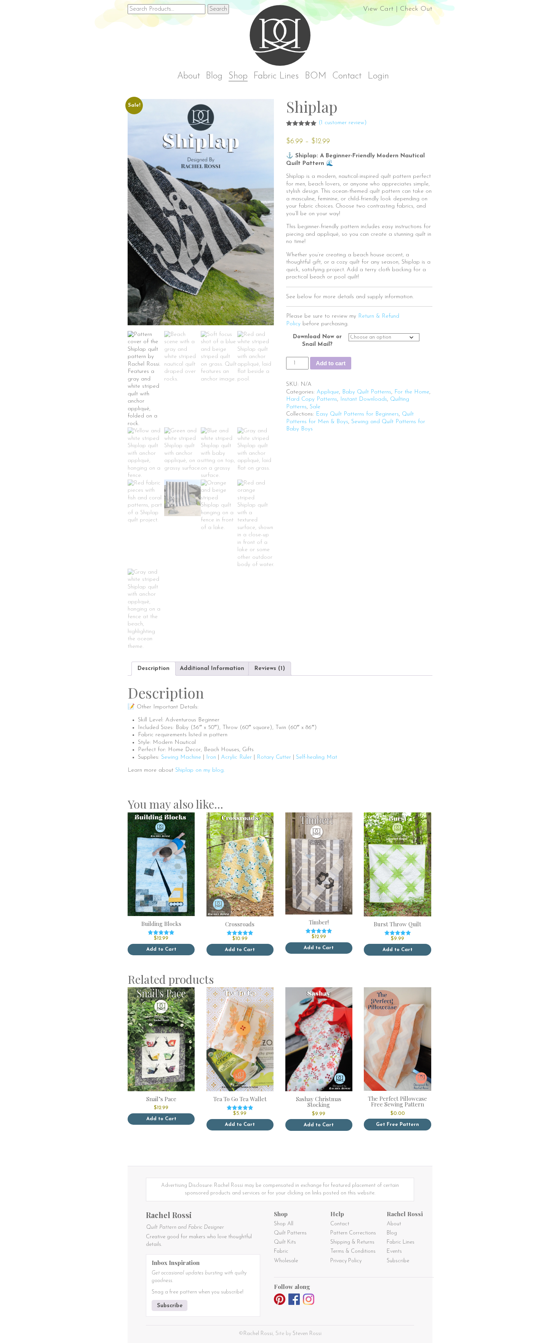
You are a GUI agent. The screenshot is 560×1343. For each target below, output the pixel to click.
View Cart (378, 9)
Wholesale (286, 1261)
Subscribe (169, 1306)
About (188, 76)
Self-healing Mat (316, 757)
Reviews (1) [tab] (269, 669)
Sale (315, 407)
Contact (347, 76)
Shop (238, 76)
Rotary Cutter (274, 757)
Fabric (281, 1251)
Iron (211, 757)
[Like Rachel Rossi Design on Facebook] (294, 1300)
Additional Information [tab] (212, 669)
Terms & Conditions (353, 1251)
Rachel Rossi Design (282, 37)
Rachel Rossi (258, 1334)
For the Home (411, 392)
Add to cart (331, 363)
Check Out (416, 9)
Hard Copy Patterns (311, 399)
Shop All (283, 1224)
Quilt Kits (285, 1242)
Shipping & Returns (352, 1242)
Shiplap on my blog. (199, 770)
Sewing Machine (181, 757)
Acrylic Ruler (236, 757)
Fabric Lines (276, 76)
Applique (328, 392)
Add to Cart (161, 949)
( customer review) (342, 123)
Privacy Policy (346, 1261)
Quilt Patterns (290, 1233)
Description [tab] (154, 669)
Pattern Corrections (353, 1233)
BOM (315, 76)
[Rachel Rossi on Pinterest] (279, 1300)
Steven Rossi (307, 1334)
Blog (214, 76)
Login (378, 76)
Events (394, 1251)
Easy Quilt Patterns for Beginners (357, 414)
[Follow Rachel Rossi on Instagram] (308, 1300)
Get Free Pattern (397, 1124)
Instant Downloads (363, 399)
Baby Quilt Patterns (366, 392)
